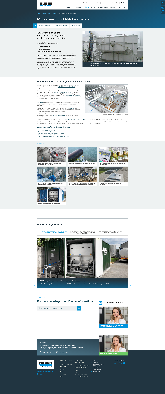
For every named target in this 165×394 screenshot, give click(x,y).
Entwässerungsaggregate (59, 115)
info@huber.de (64, 352)
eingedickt (71, 108)
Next (130, 286)
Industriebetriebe (52, 13)
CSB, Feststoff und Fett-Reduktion (47, 130)
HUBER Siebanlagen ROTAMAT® (66, 86)
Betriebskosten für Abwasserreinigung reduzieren (51, 133)
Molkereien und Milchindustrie (67, 13)
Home (38, 13)
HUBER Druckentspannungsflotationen (64, 92)
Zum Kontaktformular (108, 354)
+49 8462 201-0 (47, 352)
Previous (34, 286)
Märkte (44, 13)
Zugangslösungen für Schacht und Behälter (49, 138)
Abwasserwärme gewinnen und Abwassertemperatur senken (53, 136)
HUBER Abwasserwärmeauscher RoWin (75, 119)
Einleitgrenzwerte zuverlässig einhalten (48, 132)
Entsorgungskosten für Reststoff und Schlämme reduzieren (53, 135)
